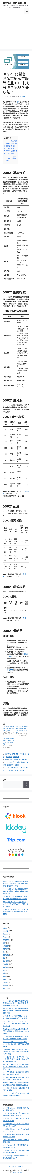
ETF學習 (8, 754)
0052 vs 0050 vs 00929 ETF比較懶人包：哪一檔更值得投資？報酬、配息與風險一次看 (16, 1067)
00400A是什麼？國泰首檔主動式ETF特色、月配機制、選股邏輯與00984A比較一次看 (15, 891)
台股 (10, 759)
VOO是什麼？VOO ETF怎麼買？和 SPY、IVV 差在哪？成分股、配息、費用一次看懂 (15, 904)
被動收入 (6, 979)
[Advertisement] (16, 32)
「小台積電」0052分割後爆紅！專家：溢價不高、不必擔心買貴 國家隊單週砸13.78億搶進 (16, 1052)
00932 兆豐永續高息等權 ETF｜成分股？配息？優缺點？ (8, 728)
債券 (4, 943)
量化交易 (6, 988)
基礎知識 (15, 754)
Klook (5, 934)
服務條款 (20, 1167)
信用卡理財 (6, 940)
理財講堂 (24, 759)
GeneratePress (17, 1172)
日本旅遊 (6, 964)
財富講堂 (9, 757)
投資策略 (6, 955)
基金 (4, 952)
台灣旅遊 (6, 946)
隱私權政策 (12, 1167)
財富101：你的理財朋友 (14, 3)
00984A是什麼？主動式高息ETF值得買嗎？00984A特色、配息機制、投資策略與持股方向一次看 (15, 883)
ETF (18, 102)
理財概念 (23, 754)
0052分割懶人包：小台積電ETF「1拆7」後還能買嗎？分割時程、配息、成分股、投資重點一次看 (16, 1059)
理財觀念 (17, 759)
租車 (4, 970)
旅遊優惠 (6, 961)
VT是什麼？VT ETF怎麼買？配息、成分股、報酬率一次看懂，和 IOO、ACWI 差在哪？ (16, 912)
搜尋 (4, 780)
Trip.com (6, 937)
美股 (4, 973)
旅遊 (4, 958)
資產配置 (16, 757)
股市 (4, 976)
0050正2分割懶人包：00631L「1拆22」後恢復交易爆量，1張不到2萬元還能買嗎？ (16, 1044)
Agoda (5, 928)
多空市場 (10, 670)
